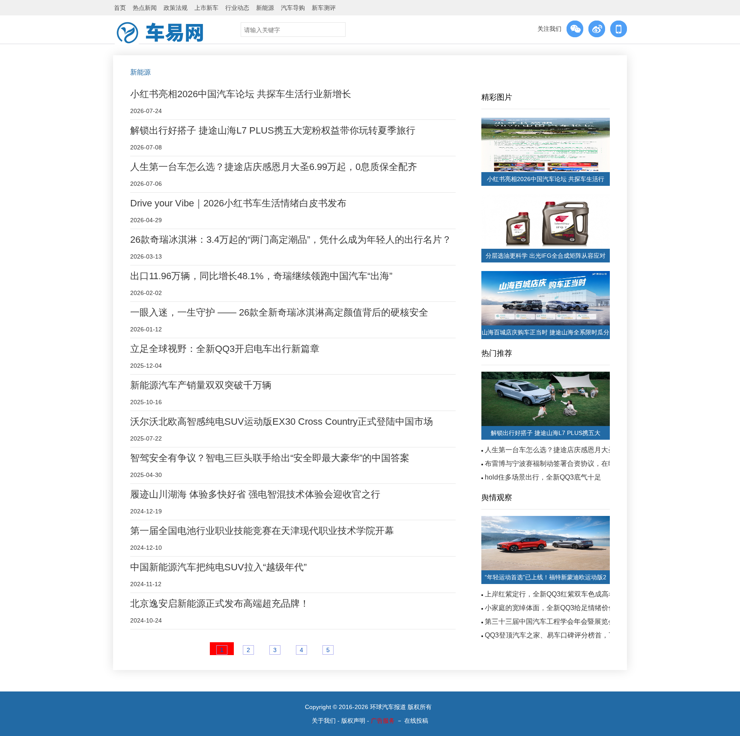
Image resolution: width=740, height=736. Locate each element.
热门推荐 (496, 353)
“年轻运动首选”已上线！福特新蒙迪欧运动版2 (545, 577)
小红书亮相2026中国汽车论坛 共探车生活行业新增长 (240, 94)
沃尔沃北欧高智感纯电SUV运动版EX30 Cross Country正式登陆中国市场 (281, 421)
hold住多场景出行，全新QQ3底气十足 (543, 477)
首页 (120, 7)
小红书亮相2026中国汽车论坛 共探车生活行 (545, 179)
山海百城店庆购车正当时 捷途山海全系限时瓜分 (545, 332)
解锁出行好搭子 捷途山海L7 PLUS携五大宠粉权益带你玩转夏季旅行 (272, 130)
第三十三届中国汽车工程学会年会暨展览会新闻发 (560, 621)
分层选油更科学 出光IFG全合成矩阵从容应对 (546, 255)
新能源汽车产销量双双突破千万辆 (201, 385)
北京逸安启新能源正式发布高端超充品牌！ (219, 603)
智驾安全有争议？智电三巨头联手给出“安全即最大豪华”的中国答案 (269, 458)
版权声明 (353, 720)
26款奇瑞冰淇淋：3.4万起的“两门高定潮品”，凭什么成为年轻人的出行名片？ (290, 239)
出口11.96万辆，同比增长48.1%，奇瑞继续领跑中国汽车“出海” (261, 276)
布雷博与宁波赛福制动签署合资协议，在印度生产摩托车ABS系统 (584, 463)
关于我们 (324, 720)
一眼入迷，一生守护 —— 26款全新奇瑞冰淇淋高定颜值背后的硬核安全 (279, 312)
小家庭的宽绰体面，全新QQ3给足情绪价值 (550, 607)
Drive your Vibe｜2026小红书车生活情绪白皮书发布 (238, 203)
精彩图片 (496, 97)
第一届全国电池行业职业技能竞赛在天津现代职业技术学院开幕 (262, 530)
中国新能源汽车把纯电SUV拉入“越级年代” (218, 567)
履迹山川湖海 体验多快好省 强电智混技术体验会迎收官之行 (255, 494)
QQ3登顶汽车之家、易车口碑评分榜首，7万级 (555, 635)
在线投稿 (416, 720)
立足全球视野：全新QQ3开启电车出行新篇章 (224, 348)
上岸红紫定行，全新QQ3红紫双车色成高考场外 (557, 594)
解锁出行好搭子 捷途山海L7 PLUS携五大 (545, 432)
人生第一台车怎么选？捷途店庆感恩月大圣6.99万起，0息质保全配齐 (273, 166)
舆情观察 (496, 497)
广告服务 (383, 720)
